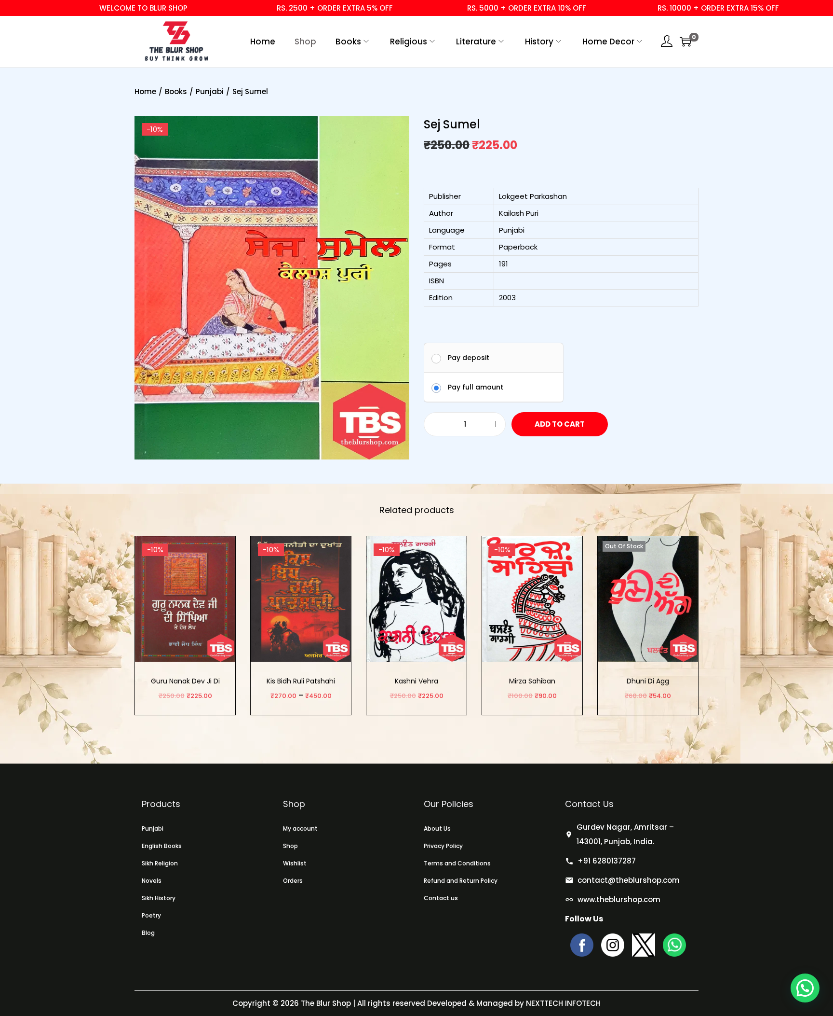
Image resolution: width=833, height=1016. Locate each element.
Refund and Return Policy (460, 881)
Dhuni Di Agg (648, 681)
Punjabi (210, 91)
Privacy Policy (443, 846)
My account (300, 828)
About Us (437, 828)
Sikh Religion (160, 863)
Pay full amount (475, 387)
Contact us (441, 898)
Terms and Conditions (457, 863)
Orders (293, 881)
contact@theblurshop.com (629, 880)
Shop (290, 846)
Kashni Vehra (416, 681)
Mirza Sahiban (532, 681)
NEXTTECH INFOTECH (562, 1003)
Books (176, 91)
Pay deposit (468, 357)
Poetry (151, 915)
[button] (805, 988)
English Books (162, 846)
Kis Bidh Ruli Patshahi (301, 681)
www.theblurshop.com (619, 899)
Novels (151, 881)
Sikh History (158, 898)
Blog (148, 933)
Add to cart (560, 424)
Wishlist (295, 863)
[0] (685, 41)
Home (145, 91)
